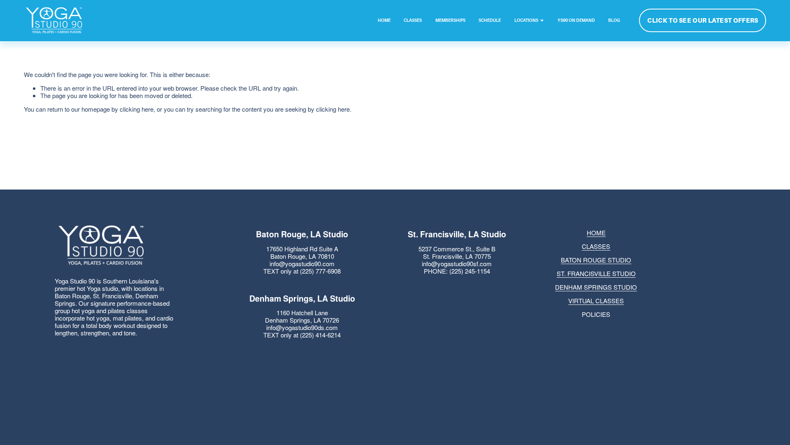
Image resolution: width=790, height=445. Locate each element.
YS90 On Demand (576, 20)
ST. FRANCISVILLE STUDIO (596, 273)
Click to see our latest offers (702, 20)
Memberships (450, 20)
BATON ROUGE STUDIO (596, 260)
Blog (614, 20)
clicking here (136, 109)
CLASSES (596, 246)
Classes (413, 20)
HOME (596, 233)
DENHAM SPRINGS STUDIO (596, 287)
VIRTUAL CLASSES (596, 300)
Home (384, 20)
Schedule (490, 20)
